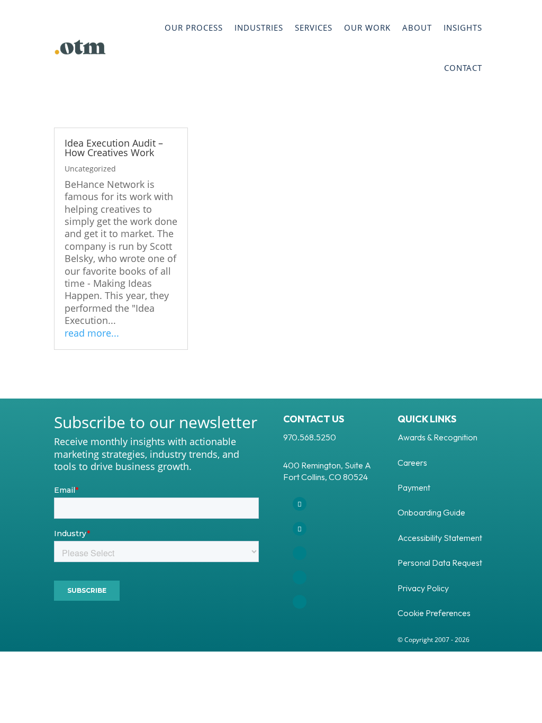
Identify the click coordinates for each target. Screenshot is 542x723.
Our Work (367, 27)
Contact (463, 67)
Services (313, 27)
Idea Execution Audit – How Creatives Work (114, 148)
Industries (258, 27)
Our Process (194, 27)
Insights (463, 27)
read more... (92, 333)
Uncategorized (90, 169)
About (417, 27)
